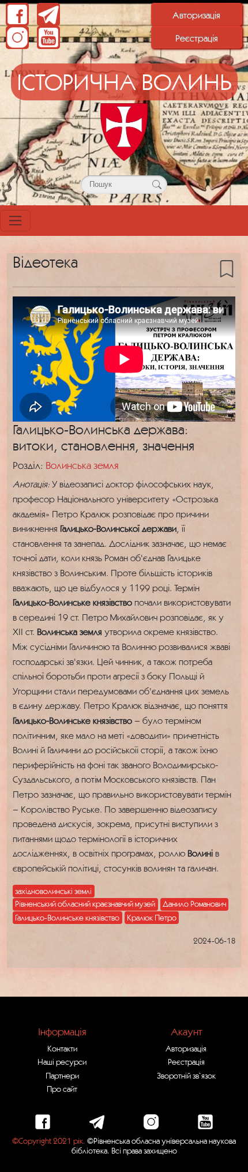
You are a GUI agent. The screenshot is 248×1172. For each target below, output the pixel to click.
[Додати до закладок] (226, 268)
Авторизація (196, 15)
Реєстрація (196, 38)
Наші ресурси (62, 1061)
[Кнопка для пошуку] (156, 184)
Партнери (62, 1075)
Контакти (62, 1048)
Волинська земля (82, 465)
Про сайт (62, 1089)
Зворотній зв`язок (186, 1075)
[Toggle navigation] (15, 220)
